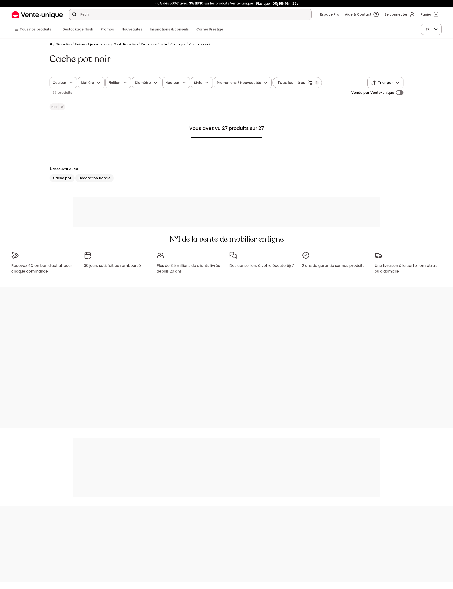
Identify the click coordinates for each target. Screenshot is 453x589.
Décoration (64, 44)
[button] (62, 106)
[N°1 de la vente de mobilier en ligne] (37, 14)
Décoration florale (154, 44)
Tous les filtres (291, 82)
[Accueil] (51, 44)
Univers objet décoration (92, 44)
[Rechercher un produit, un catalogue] (74, 14)
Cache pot (178, 44)
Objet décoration (126, 44)
